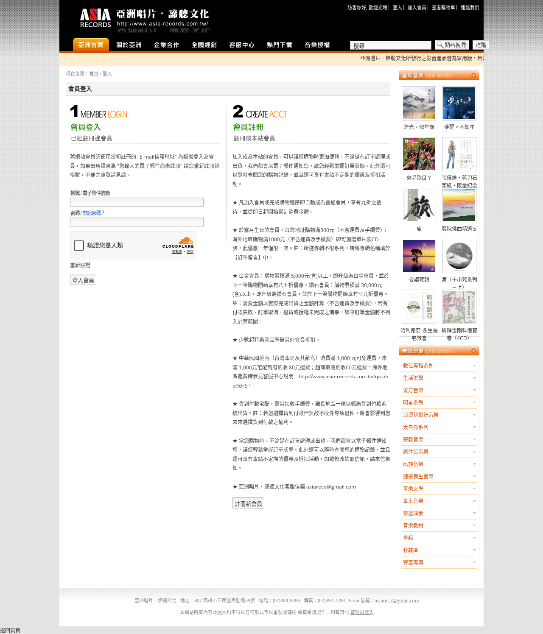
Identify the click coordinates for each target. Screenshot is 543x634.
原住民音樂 (415, 451)
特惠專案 (413, 562)
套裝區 (410, 550)
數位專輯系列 (418, 365)
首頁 (93, 73)
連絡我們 (470, 7)
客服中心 (242, 45)
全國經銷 (204, 45)
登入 (397, 7)
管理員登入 (362, 612)
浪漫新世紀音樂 (421, 415)
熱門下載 (280, 45)
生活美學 (413, 378)
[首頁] (91, 45)
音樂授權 (317, 45)
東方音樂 (413, 390)
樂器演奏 (413, 513)
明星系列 (413, 402)
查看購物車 (443, 7)
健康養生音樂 (418, 476)
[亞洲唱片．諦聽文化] (144, 19)
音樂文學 (413, 488)
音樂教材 (413, 525)
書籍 (408, 538)
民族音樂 (413, 464)
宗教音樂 (413, 439)
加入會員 (417, 7)
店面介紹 (129, 45)
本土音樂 (413, 501)
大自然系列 (415, 427)
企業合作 (166, 45)
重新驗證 (80, 265)
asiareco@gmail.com (397, 600)
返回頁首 (10, 630)
